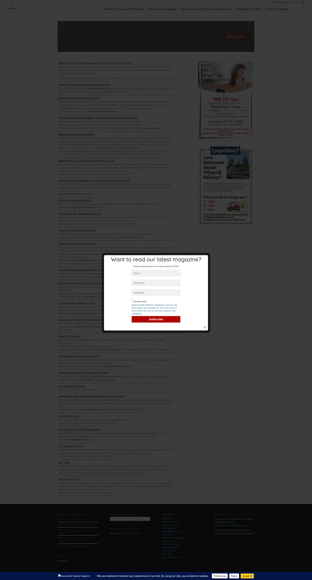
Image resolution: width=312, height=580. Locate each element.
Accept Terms (140, 301)
